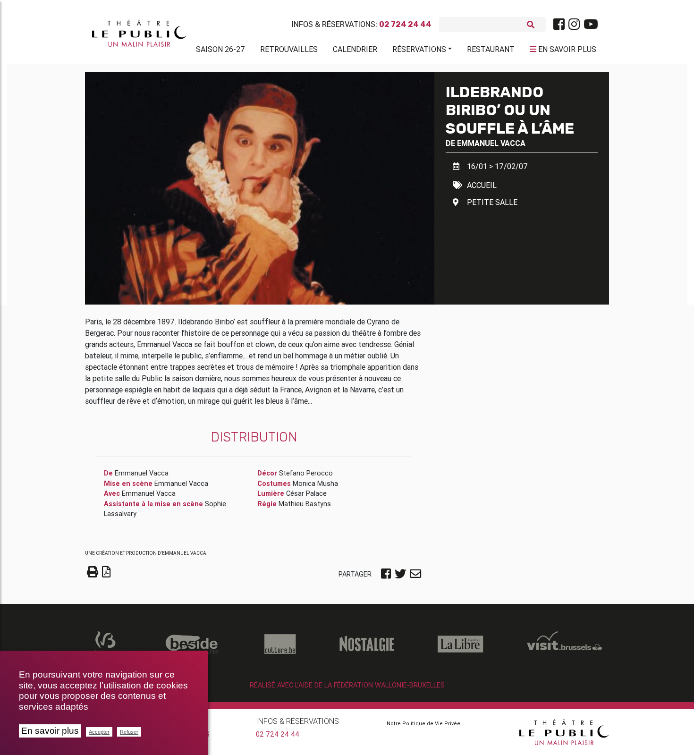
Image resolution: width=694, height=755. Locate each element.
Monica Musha (315, 483)
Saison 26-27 (220, 49)
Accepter (99, 732)
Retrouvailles (289, 49)
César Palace (306, 493)
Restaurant (491, 49)
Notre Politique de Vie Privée (423, 723)
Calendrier (355, 49)
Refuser (129, 732)
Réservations (419, 49)
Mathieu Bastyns (305, 504)
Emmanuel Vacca (491, 143)
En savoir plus (50, 731)
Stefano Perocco (306, 473)
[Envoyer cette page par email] (415, 574)
